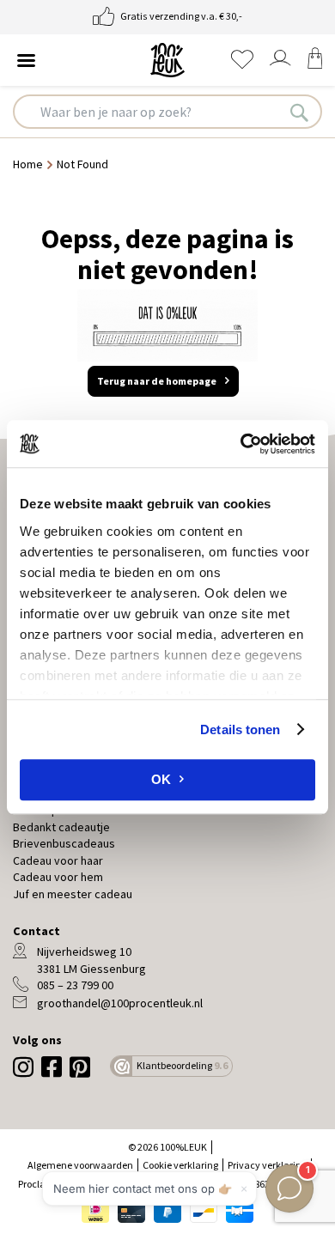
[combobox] (167, 111)
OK (161, 779)
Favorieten (242, 60)
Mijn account (280, 58)
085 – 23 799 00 (75, 985)
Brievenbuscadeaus (64, 843)
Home (29, 164)
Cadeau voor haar (58, 860)
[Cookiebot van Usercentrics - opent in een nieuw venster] (241, 444)
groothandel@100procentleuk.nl (120, 1003)
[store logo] (167, 60)
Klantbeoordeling (182, 1065)
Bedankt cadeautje (61, 827)
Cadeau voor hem (58, 876)
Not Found (82, 164)
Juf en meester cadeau (72, 894)
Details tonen (240, 729)
